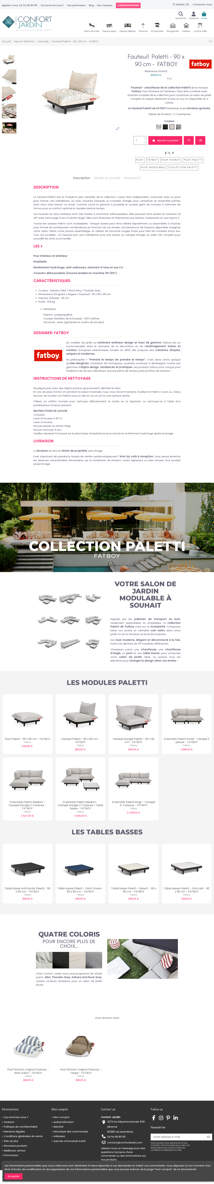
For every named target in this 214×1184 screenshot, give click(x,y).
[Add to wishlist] (189, 140)
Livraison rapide (128, 5)
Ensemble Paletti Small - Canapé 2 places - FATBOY (186, 740)
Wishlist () (182, 4)
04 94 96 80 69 (116, 1136)
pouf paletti (193, 159)
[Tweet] (169, 153)
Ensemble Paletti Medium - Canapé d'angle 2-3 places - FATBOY (27, 805)
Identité (58, 1126)
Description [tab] (81, 178)
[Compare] (27, 734)
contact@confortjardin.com (124, 1142)
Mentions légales (14, 1131)
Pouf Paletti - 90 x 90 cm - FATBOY (27, 739)
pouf (139, 159)
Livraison (9, 1122)
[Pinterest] (173, 153)
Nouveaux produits (15, 1145)
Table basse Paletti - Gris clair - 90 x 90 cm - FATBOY (186, 889)
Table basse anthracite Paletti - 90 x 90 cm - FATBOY (27, 889)
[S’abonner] (208, 1137)
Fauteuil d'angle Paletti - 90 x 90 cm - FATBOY (133, 740)
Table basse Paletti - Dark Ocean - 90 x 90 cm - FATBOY (80, 889)
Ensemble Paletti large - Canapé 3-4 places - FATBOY (133, 803)
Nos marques (105, 5)
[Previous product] (209, 41)
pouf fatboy (170, 159)
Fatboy (152, 159)
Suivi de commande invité (70, 1141)
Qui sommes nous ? (53, 5)
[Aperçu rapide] (32, 734)
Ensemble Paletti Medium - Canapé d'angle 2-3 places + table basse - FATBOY (80, 805)
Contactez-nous (202, 4)
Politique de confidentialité (20, 1126)
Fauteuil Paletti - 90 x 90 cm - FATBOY (80, 740)
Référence (151, 71)
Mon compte (62, 1117)
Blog (91, 5)
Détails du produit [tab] (107, 178)
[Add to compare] (200, 140)
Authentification (64, 1122)
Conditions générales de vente (23, 1136)
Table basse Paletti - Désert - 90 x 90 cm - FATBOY (133, 889)
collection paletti (183, 167)
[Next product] (211, 41)
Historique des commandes (71, 1131)
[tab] (132, 178)
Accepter (13, 1176)
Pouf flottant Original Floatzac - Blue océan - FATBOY (28, 1071)
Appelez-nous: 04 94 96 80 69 (20, 5)
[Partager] (166, 153)
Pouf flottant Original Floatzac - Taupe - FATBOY (81, 1071)
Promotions (11, 1155)
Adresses (59, 1136)
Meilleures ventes (14, 1150)
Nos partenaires (76, 5)
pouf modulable (153, 167)
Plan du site (11, 1141)
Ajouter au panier (168, 140)
